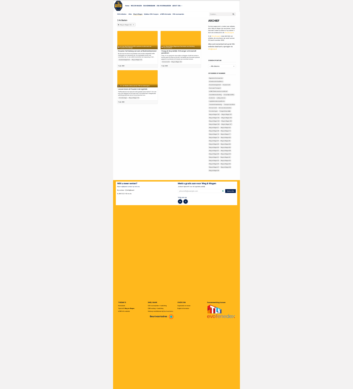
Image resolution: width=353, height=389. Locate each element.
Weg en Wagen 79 (214, 137)
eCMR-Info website (124, 311)
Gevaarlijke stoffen (229, 94)
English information (183, 308)
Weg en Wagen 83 (214, 144)
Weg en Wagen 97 (214, 167)
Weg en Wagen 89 (214, 154)
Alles (130, 14)
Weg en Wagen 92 (225, 157)
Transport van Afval (229, 104)
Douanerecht (226, 84)
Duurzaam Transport (215, 88)
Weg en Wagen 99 (214, 170)
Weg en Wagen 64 (226, 127)
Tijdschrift (126, 308)
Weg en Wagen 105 (226, 121)
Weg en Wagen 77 (226, 134)
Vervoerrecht (166, 61)
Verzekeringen (123, 97)
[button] (221, 191)
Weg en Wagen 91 (214, 157)
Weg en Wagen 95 (214, 164)
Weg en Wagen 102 (137, 59)
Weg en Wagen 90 (226, 154)
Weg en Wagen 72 (226, 131)
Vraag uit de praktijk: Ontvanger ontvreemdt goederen (178, 52)
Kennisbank (121, 305)
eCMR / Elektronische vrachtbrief (218, 91)
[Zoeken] (233, 14)
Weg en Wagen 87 (214, 150)
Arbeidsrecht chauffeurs (216, 81)
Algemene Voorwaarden (216, 78)
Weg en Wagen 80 (226, 137)
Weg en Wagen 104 (214, 121)
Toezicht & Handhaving (215, 104)
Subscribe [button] (230, 191)
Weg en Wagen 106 (214, 124)
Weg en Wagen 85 (214, 147)
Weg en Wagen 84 (226, 144)
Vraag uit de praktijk (225, 111)
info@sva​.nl (130, 190)
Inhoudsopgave (229, 32)
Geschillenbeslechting (215, 94)
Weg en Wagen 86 (226, 147)
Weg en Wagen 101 (226, 114)
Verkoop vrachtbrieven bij (155, 311)
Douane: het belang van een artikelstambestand (137, 51)
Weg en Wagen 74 (214, 134)
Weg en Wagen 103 (226, 117)
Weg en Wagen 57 (214, 127)
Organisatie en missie (183, 305)
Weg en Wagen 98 (226, 167)
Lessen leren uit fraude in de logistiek (132, 89)
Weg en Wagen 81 (214, 140)
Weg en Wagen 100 (214, 114)
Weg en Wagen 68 (214, 131)
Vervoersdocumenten (225, 108)
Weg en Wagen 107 (226, 124)
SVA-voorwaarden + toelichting (157, 305)
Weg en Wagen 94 (226, 160)
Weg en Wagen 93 (214, 160)
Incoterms (212, 98)
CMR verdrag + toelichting (155, 308)
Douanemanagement (124, 59)
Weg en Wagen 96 (226, 164)
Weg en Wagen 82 (225, 140)
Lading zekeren (221, 98)
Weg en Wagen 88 (226, 150)
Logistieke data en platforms (217, 101)
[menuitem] (127, 6)
